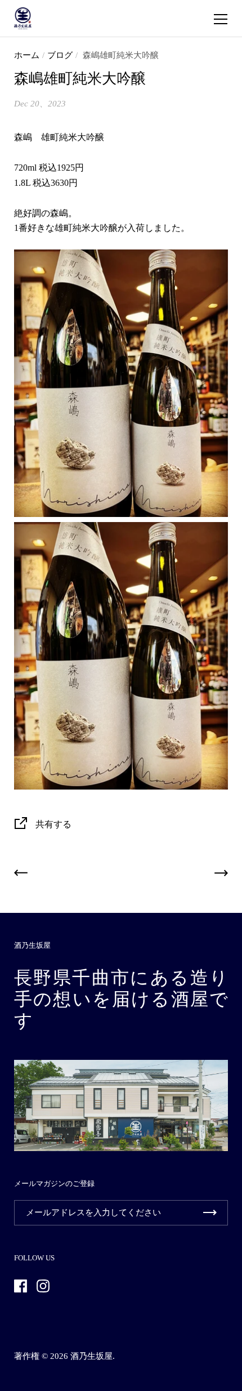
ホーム (26, 55)
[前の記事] (21, 875)
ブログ (60, 55)
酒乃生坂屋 (91, 1356)
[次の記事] (221, 875)
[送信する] (210, 1212)
